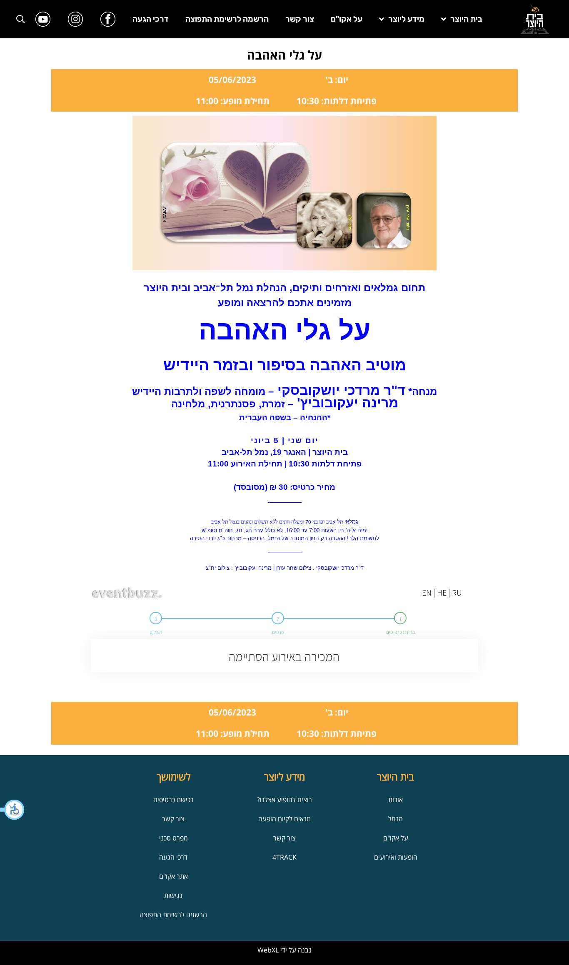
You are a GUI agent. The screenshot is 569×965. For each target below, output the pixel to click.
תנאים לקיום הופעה (284, 818)
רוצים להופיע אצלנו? (284, 799)
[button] (12, 809)
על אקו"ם (346, 19)
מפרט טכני (173, 838)
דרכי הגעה (150, 19)
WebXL (268, 950)
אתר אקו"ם (173, 876)
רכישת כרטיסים (173, 799)
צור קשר (299, 19)
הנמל (395, 818)
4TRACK (284, 857)
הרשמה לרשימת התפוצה (227, 19)
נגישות (173, 895)
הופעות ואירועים (395, 857)
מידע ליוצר (406, 19)
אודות (395, 799)
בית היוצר (466, 19)
